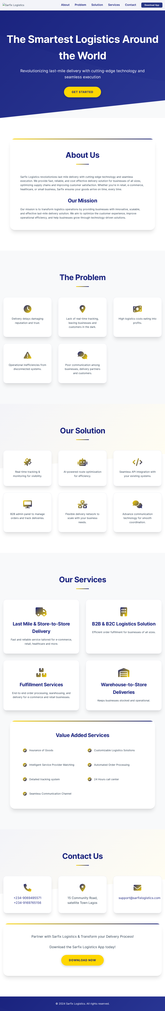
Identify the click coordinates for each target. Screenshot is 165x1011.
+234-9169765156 (27, 903)
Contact (130, 4)
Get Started (82, 92)
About (65, 4)
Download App (152, 5)
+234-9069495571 (27, 898)
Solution (97, 4)
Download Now (82, 960)
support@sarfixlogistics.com (139, 898)
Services (114, 4)
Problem (80, 4)
